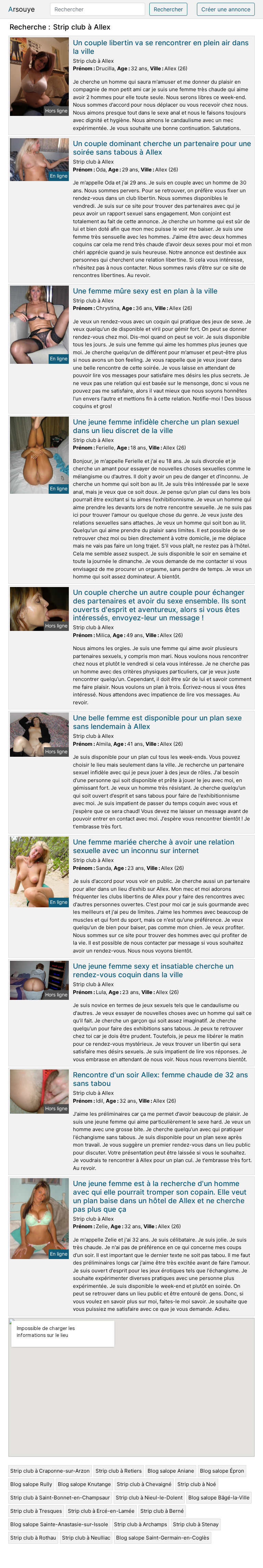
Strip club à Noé (196, 1484)
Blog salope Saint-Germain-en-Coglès (162, 1537)
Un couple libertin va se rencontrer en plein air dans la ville (161, 47)
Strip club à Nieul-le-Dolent (149, 1497)
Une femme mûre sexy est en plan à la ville (145, 291)
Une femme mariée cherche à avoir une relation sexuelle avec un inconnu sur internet (153, 846)
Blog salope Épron (222, 1471)
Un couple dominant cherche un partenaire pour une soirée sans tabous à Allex (162, 147)
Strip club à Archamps (140, 1524)
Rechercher (168, 9)
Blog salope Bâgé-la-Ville (219, 1497)
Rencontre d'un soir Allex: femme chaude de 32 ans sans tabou (160, 1079)
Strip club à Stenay (195, 1524)
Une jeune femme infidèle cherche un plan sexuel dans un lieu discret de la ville (156, 426)
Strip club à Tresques (36, 1511)
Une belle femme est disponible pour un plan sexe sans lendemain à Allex (157, 722)
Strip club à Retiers (119, 1471)
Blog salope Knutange (84, 1484)
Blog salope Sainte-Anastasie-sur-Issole (59, 1524)
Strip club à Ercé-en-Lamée (101, 1511)
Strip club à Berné (162, 1511)
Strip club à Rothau (33, 1537)
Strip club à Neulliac (86, 1537)
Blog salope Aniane (171, 1471)
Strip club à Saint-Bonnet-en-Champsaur (60, 1497)
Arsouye (21, 9)
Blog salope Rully (31, 1484)
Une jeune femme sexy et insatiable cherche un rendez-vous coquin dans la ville (153, 970)
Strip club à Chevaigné (144, 1484)
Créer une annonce (225, 9)
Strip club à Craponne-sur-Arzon (50, 1471)
